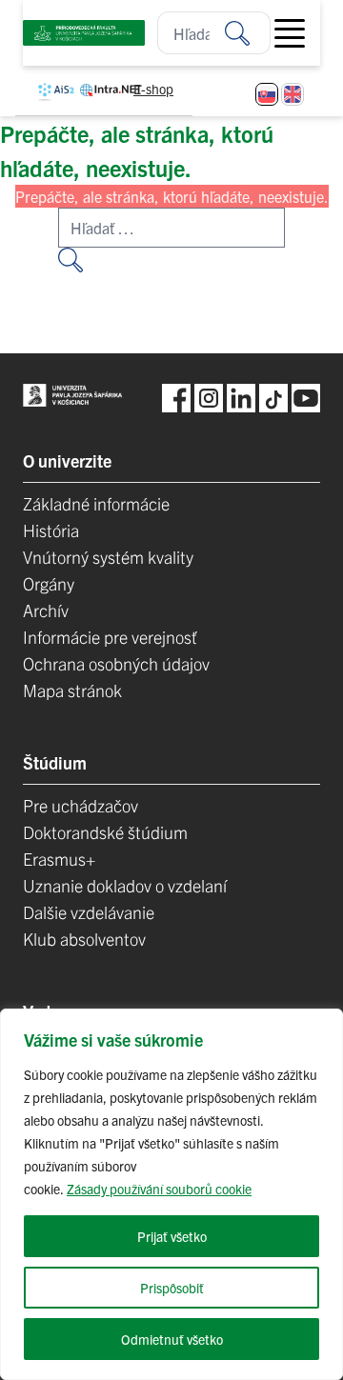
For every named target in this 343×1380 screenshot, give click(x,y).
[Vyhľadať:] (248, 32)
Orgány (48, 583)
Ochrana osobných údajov (116, 663)
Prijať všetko (172, 1236)
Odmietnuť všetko (172, 1339)
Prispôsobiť (172, 1287)
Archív (46, 610)
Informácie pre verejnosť (110, 637)
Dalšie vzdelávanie (88, 912)
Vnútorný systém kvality (108, 557)
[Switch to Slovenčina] (266, 94)
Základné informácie (96, 503)
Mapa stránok (72, 690)
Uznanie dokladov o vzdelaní (125, 885)
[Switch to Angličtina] (292, 94)
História (51, 530)
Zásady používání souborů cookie (159, 1188)
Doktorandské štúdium (105, 832)
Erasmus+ (59, 859)
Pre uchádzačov (80, 805)
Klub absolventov (84, 939)
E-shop (153, 88)
